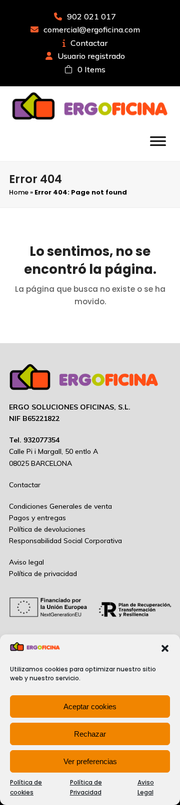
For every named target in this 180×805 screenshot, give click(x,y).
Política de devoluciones (47, 529)
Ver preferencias (90, 761)
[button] (165, 648)
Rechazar (90, 734)
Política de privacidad (43, 573)
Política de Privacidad (86, 787)
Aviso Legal (146, 787)
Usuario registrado (91, 56)
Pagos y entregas (37, 517)
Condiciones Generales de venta (60, 506)
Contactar (89, 43)
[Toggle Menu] (158, 141)
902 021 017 (91, 16)
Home (18, 192)
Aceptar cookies (90, 706)
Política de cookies (26, 787)
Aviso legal (26, 562)
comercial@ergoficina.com (92, 29)
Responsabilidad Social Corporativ (63, 540)
